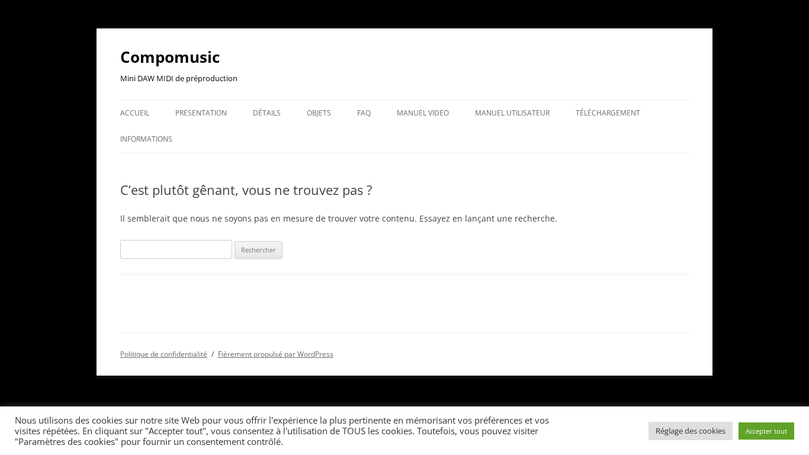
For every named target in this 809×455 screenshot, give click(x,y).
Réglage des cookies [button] (690, 430)
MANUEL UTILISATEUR (512, 113)
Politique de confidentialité (163, 354)
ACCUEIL (134, 113)
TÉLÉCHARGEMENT (608, 113)
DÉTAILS (267, 113)
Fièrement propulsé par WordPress (275, 354)
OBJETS (319, 113)
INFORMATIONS (146, 139)
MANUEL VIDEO (423, 113)
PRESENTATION (201, 113)
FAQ (364, 113)
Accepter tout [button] (766, 431)
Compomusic (170, 57)
